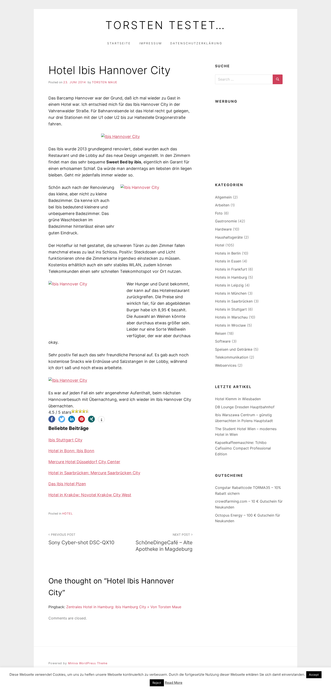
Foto (219, 213)
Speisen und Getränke (233, 349)
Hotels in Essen (228, 261)
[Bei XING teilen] (91, 419)
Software (223, 341)
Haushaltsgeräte (229, 237)
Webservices (225, 365)
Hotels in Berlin (228, 253)
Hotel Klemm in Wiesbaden (238, 399)
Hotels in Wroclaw (230, 325)
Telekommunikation (231, 357)
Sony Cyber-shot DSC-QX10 (81, 539)
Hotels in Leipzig (229, 285)
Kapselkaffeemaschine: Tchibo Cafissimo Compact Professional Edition (243, 448)
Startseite (119, 43)
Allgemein (223, 197)
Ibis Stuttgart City (65, 440)
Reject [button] (156, 682)
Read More (173, 682)
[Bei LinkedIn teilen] (71, 419)
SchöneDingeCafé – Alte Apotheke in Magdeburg (164, 542)
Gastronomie (226, 221)
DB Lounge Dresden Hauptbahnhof (244, 407)
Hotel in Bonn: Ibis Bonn (71, 450)
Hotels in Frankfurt (231, 269)
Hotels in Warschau (231, 317)
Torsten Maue (104, 82)
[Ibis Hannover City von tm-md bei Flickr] (120, 136)
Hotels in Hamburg (231, 277)
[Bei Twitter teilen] (61, 419)
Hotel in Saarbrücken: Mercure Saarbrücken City (94, 472)
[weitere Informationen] (101, 419)
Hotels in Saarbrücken (234, 301)
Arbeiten (222, 205)
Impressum (150, 43)
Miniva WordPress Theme (87, 663)
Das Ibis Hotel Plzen (67, 483)
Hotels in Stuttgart (231, 309)
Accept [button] (314, 674)
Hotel (67, 513)
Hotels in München (231, 293)
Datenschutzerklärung (196, 43)
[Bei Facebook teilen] (51, 419)
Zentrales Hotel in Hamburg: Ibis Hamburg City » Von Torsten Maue (123, 607)
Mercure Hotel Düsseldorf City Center (84, 461)
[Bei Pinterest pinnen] (81, 419)
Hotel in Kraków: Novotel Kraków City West (89, 494)
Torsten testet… (165, 25)
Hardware (223, 229)
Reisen (220, 333)
